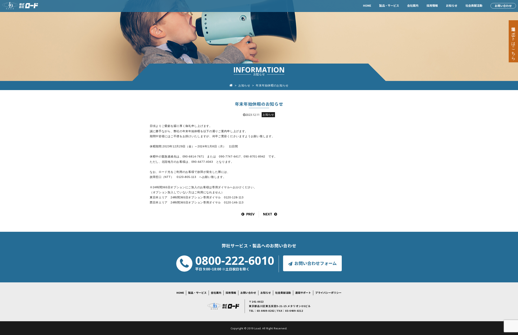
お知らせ (451, 5)
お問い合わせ (503, 6)
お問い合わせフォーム (315, 263)
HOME (367, 5)
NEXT (267, 214)
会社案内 (412, 5)
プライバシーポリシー (328, 293)
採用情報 (432, 5)
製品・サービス (389, 5)
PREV (250, 214)
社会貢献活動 (473, 5)
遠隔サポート (303, 293)
